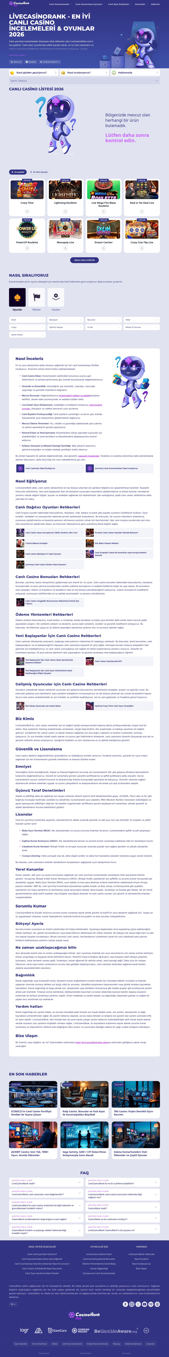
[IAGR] (24, 1330)
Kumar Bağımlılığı (99, 1268)
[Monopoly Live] (65, 235)
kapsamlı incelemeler (88, 456)
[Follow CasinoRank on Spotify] (151, 1304)
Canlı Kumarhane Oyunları (88, 4)
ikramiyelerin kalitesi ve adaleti (74, 395)
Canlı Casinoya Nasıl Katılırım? (42, 1254)
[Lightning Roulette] (65, 197)
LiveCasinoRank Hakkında (141, 1254)
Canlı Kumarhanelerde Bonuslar (99, 1258)
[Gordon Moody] (80, 1330)
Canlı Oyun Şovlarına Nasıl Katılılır (42, 1273)
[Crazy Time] (27, 197)
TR (12, 1304)
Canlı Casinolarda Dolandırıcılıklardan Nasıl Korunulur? (42, 1263)
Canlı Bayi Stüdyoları (118, 4)
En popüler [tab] (19, 172)
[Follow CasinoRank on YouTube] (144, 1304)
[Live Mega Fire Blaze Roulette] (104, 197)
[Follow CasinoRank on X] (138, 1304)
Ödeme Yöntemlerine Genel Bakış (99, 1263)
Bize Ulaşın (141, 1268)
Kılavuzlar (140, 4)
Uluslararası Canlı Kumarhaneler (99, 1273)
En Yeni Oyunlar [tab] (40, 172)
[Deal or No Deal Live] (142, 197)
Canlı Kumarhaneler (59, 4)
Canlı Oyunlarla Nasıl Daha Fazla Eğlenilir (42, 1258)
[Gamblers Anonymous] (38, 1330)
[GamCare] (57, 1330)
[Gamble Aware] (116, 1330)
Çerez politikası (44, 1353)
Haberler (155, 4)
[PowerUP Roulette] (27, 235)
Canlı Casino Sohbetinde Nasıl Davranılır (42, 1268)
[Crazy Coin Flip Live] (142, 235)
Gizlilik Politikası (85, 1353)
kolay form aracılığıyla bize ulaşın (92, 1042)
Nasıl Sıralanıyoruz (141, 1263)
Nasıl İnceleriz (142, 1258)
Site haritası (126, 1353)
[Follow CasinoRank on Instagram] (131, 1304)
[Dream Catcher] (104, 235)
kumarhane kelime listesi (99, 1254)
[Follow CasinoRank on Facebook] (125, 1304)
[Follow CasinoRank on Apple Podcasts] (157, 1304)
